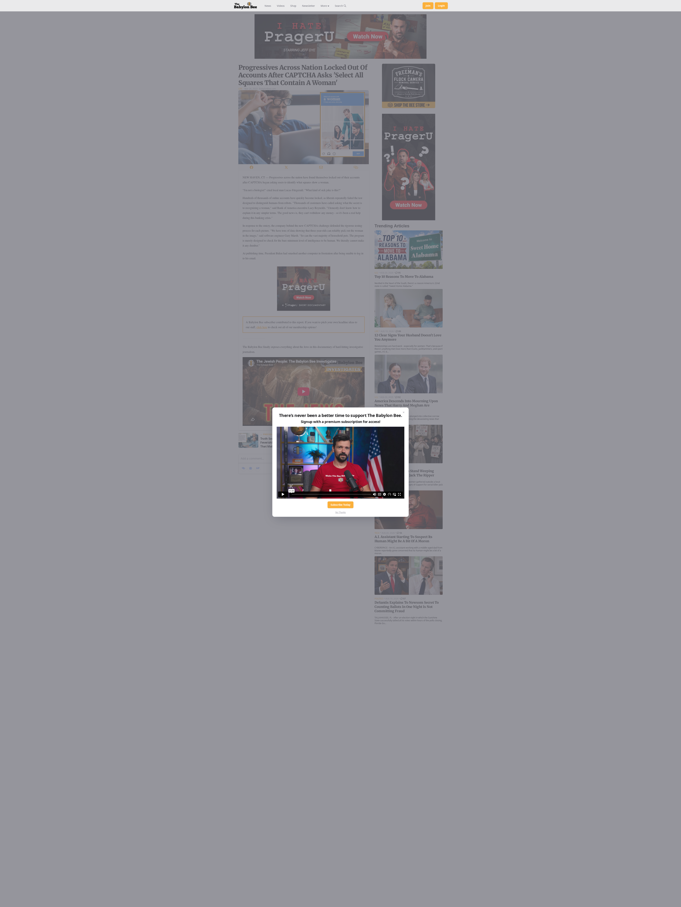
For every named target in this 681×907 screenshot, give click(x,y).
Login (441, 5)
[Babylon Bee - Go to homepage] (245, 6)
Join (428, 5)
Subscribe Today (340, 504)
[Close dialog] (403, 412)
